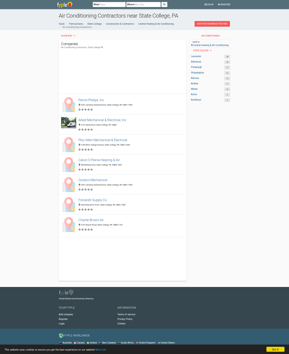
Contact (121, 323)
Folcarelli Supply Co (92, 200)
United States (167, 342)
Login (62, 323)
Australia (67, 342)
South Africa (127, 342)
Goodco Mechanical (92, 180)
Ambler (194, 83)
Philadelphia (197, 72)
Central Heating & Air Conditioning (211, 45)
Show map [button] (66, 36)
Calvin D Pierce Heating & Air (99, 160)
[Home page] (64, 4)
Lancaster (196, 56)
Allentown (196, 61)
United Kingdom (146, 342)
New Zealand (108, 342)
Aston (194, 94)
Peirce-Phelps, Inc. (91, 100)
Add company (66, 314)
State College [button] (201, 50)
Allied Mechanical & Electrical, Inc (102, 120)
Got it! (275, 349)
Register (225, 4)
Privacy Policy (124, 319)
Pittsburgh (196, 67)
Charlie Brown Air (91, 220)
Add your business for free (212, 24)
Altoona (195, 78)
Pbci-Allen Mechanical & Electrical (102, 140)
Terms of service (126, 314)
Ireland (93, 342)
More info (100, 349)
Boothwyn (196, 99)
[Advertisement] (116, 72)
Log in (209, 4)
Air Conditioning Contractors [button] (210, 36)
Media (194, 88)
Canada (80, 342)
